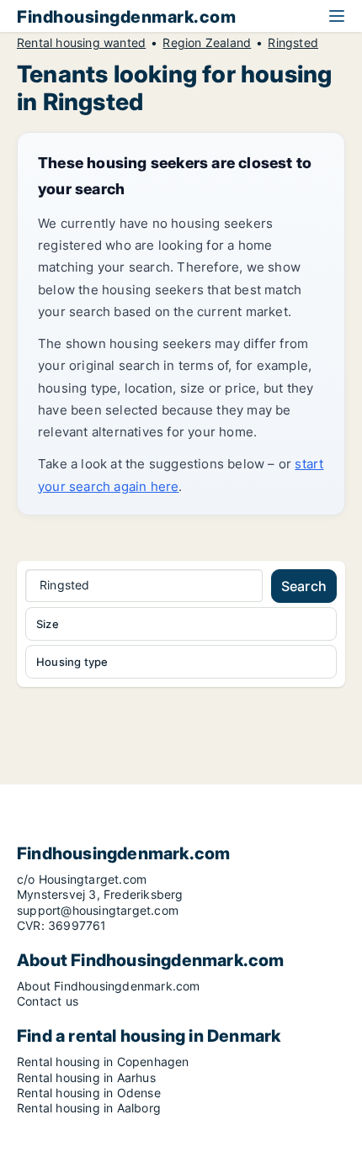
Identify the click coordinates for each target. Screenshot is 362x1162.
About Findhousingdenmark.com (108, 986)
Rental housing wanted (81, 43)
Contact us (47, 1001)
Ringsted (293, 43)
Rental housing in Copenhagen (103, 1061)
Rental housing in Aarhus (86, 1077)
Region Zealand (206, 43)
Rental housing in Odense (89, 1092)
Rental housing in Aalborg (89, 1108)
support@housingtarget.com (97, 910)
